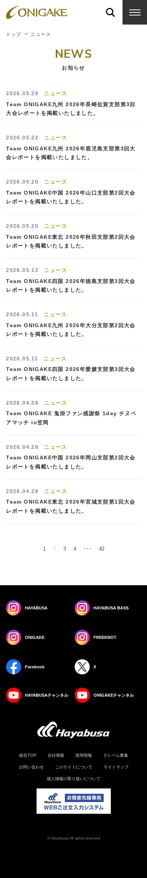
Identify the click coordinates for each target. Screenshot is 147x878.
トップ (13, 34)
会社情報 (55, 755)
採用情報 (83, 755)
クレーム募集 (115, 755)
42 (101, 549)
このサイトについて (73, 767)
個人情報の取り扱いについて (74, 779)
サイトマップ (116, 767)
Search (110, 12)
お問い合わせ (31, 767)
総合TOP (27, 755)
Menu (134, 12)
